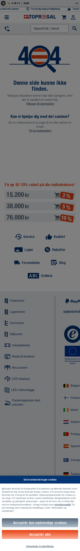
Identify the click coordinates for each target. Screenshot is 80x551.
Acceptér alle (40, 534)
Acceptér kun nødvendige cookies (40, 523)
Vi (3, 488)
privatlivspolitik (63, 504)
